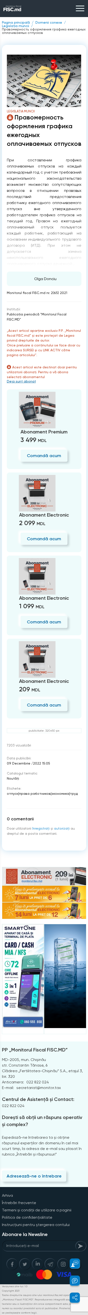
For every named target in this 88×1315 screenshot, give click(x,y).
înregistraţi (41, 828)
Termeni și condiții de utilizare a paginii (36, 1210)
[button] (72, 1263)
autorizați (62, 828)
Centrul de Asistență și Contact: (38, 1099)
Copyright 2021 (11, 1290)
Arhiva (7, 1195)
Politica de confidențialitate (27, 1217)
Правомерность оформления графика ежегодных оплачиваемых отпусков (44, 31)
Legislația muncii (15, 26)
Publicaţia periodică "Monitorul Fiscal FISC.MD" (36, 316)
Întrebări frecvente (19, 1202)
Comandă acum (44, 455)
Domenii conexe (48, 22)
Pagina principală (16, 22)
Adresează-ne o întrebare (34, 1176)
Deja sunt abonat (21, 381)
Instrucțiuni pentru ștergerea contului (36, 1224)
